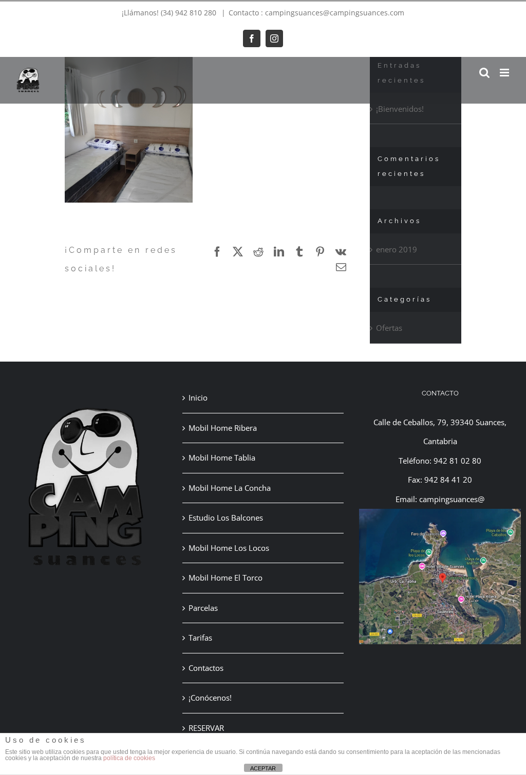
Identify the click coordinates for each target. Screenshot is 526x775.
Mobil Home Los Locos (229, 548)
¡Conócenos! (210, 697)
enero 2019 (396, 249)
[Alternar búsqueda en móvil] (484, 72)
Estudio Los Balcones (226, 517)
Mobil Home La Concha (230, 488)
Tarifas (200, 637)
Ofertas (389, 328)
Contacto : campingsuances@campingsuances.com (316, 12)
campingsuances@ (451, 499)
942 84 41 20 (448, 479)
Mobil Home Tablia (222, 457)
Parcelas (203, 608)
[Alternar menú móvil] (505, 72)
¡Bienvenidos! (400, 109)
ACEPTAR (263, 768)
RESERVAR (206, 728)
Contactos (206, 668)
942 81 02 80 (457, 460)
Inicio (198, 397)
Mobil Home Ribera (223, 428)
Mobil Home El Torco (225, 577)
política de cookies (129, 758)
